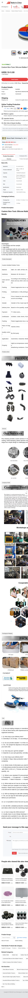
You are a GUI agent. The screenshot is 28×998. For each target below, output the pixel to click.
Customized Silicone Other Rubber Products (13, 958)
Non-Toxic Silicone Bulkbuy (9, 984)
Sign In (3, 149)
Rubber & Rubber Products (16, 11)
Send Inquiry (14, 79)
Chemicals (8, 11)
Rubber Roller (6, 955)
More (2, 986)
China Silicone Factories (8, 969)
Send (14, 853)
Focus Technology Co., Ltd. (18, 992)
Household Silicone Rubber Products (11, 980)
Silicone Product (5, 940)
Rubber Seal (15, 955)
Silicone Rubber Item (23, 973)
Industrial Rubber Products (9, 973)
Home (2, 11)
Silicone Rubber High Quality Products (11, 976)
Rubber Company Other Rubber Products (12, 962)
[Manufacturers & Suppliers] (14, 2)
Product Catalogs (22, 937)
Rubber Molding (18, 940)
